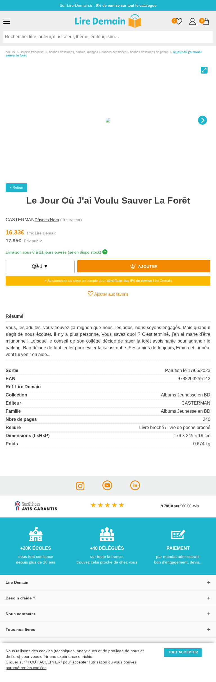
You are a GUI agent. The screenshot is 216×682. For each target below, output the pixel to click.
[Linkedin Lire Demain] (135, 488)
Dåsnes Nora (47, 219)
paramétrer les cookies (26, 668)
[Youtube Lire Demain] (107, 488)
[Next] (202, 120)
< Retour (16, 188)
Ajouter (147, 267)
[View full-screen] (204, 70)
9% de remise (108, 5)
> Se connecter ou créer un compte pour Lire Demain (108, 281)
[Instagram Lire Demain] (80, 488)
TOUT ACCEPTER (183, 652)
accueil (10, 52)
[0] (178, 22)
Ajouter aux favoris (111, 294)
